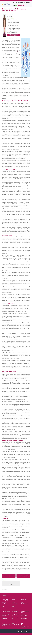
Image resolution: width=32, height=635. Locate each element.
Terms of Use (4, 602)
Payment (13, 602)
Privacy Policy (4, 603)
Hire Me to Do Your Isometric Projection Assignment (13, 35)
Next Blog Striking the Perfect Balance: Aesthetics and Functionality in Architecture (23, 575)
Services (14, 2)
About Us (13, 597)
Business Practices (15, 603)
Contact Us (13, 599)
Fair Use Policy (23, 599)
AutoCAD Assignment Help (19, 2)
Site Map (13, 606)
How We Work (23, 597)
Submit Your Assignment (6, 597)
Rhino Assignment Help (27, 2)
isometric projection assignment (14, 51)
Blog (22, 602)
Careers (3, 606)
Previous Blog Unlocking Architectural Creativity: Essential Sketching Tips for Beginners (8, 575)
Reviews (15, 5)
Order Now (21, 5)
